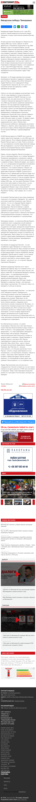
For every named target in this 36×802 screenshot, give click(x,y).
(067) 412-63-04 (21, 708)
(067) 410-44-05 (9, 695)
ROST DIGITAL (22, 799)
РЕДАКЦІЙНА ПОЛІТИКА (5, 773)
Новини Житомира (8, 520)
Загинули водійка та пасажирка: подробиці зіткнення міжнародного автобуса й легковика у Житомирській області (16, 538)
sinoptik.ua (22, 792)
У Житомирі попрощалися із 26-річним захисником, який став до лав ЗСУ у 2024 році (17, 554)
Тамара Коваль (19, 701)
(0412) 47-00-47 (9, 708)
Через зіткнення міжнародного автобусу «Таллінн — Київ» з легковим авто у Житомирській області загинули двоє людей (18, 546)
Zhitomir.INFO (11, 798)
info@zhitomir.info (14, 693)
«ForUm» (3, 386)
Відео (4, 473)
